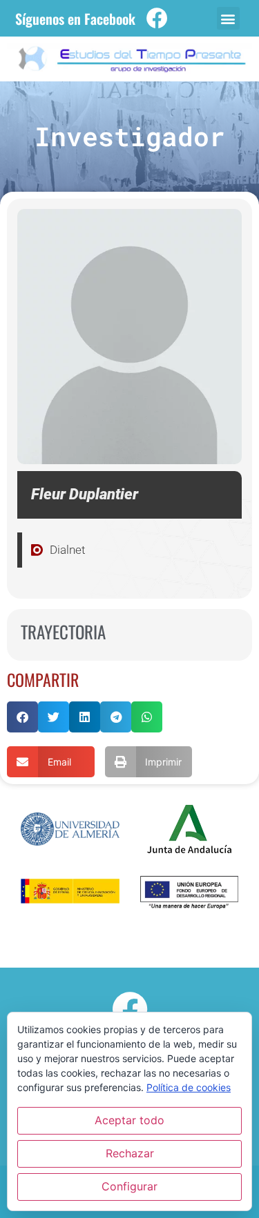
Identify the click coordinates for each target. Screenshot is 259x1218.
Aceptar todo (129, 1120)
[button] (228, 18)
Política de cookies (188, 1087)
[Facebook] (157, 18)
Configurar (129, 1186)
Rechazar (130, 1153)
